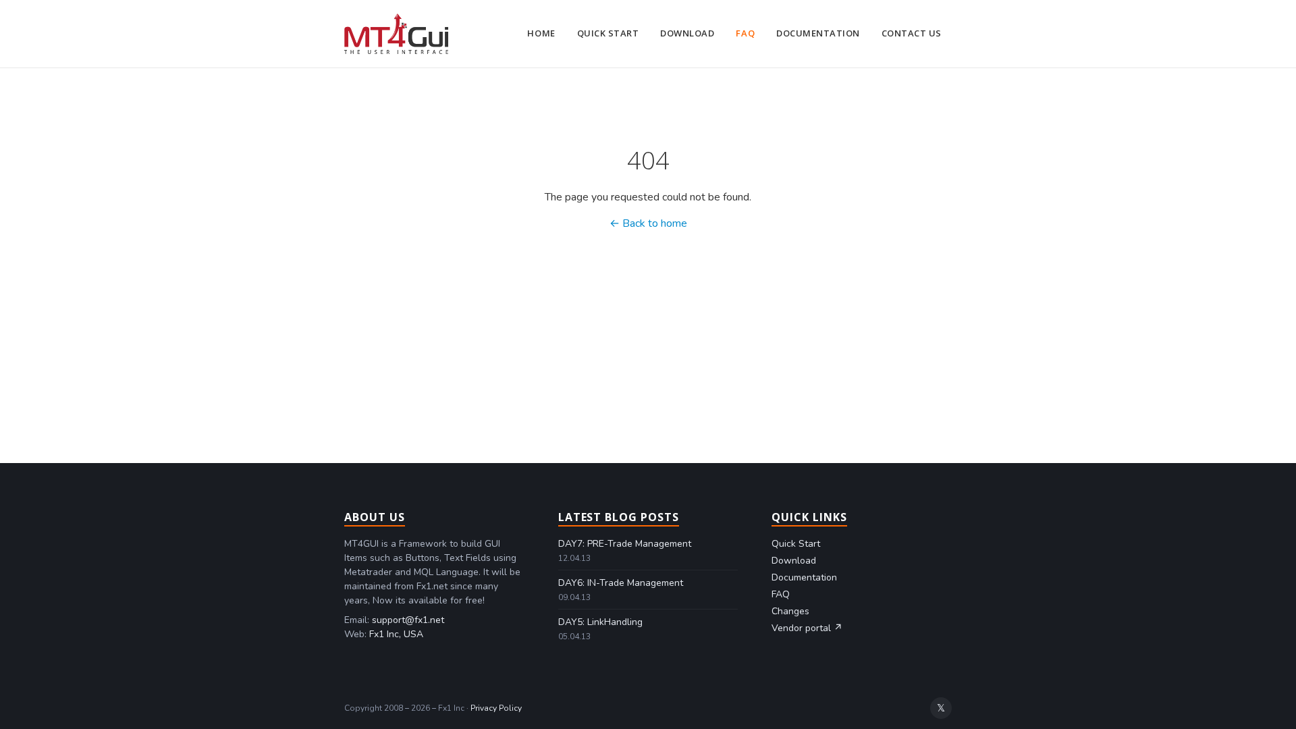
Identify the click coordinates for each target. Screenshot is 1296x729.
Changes (790, 611)
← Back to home (648, 223)
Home (541, 33)
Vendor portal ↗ (807, 628)
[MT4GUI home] (396, 34)
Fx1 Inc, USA (396, 634)
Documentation (818, 33)
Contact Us (912, 33)
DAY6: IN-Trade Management (620, 582)
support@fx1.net (408, 620)
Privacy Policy (496, 708)
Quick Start (608, 33)
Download (687, 33)
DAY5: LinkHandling (600, 622)
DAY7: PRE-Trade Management (624, 543)
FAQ (745, 33)
